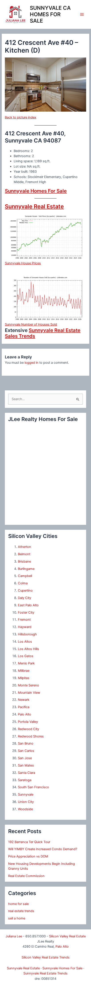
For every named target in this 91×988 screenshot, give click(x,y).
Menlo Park (26, 663)
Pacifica (23, 707)
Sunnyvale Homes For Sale (36, 191)
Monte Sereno (28, 685)
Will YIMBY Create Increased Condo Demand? (42, 849)
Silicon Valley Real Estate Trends (46, 957)
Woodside (25, 809)
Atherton (24, 547)
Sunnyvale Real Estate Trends (45, 973)
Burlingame (26, 569)
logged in (31, 363)
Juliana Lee (14, 936)
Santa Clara (26, 773)
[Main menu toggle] (82, 14)
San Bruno (25, 743)
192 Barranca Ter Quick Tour (29, 842)
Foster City (26, 613)
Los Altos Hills (28, 649)
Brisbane (24, 561)
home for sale (18, 904)
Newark (23, 700)
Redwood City (28, 729)
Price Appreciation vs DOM (28, 856)
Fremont (24, 620)
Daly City (24, 598)
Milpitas (23, 678)
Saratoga (24, 780)
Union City (26, 802)
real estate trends (21, 911)
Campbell (25, 576)
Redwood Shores (31, 736)
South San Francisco (33, 787)
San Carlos (26, 751)
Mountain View (29, 693)
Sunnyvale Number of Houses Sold (31, 324)
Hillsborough (27, 634)
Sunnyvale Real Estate (34, 206)
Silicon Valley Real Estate (67, 936)
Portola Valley (28, 722)
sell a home (16, 918)
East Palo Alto (28, 605)
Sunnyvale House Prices (23, 263)
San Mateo (26, 765)
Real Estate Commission (26, 876)
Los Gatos (25, 656)
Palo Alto (24, 714)
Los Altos (25, 642)
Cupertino (25, 591)
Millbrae (23, 671)
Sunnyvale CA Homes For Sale (50, 14)
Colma (23, 583)
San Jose (25, 758)
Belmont (24, 554)
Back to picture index (20, 117)
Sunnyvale (25, 794)
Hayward (24, 627)
